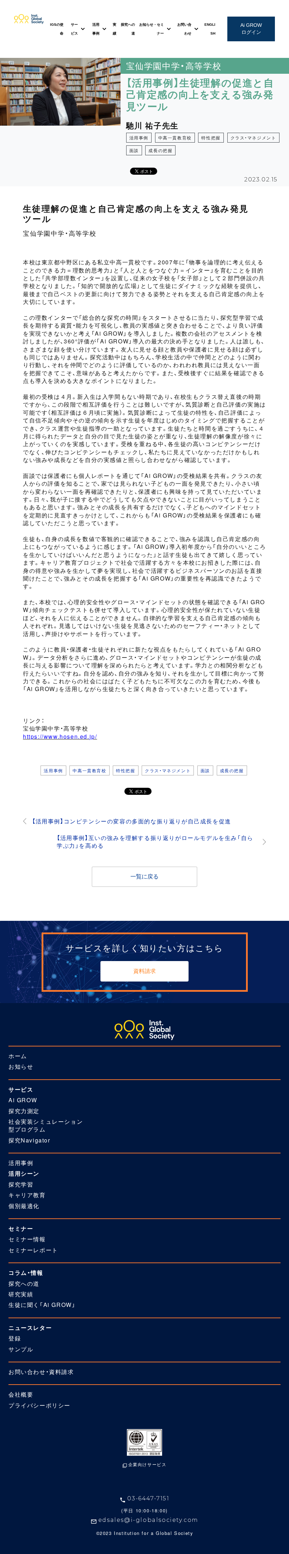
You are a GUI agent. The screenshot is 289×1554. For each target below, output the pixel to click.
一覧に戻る (144, 877)
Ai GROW (22, 1100)
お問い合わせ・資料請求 (41, 1372)
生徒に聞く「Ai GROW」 (41, 1305)
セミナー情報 (27, 1239)
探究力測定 (23, 1111)
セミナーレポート (33, 1250)
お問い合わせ (184, 29)
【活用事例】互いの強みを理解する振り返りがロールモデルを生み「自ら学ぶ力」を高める (155, 842)
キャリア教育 (27, 1195)
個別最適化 (23, 1206)
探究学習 (20, 1184)
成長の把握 (160, 150)
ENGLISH (209, 29)
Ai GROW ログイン (251, 28)
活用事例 (95, 29)
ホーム (17, 1056)
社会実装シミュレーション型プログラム (45, 1125)
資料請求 (144, 971)
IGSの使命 (56, 29)
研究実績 (20, 1294)
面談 (134, 150)
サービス (74, 29)
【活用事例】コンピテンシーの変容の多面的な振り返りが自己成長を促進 (131, 821)
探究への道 (128, 29)
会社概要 (20, 1394)
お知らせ (20, 1066)
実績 (114, 29)
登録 (14, 1338)
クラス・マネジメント (253, 137)
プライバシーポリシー (39, 1405)
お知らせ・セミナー (151, 29)
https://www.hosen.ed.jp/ (60, 736)
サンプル (20, 1349)
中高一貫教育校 (175, 137)
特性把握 (210, 137)
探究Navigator (29, 1140)
